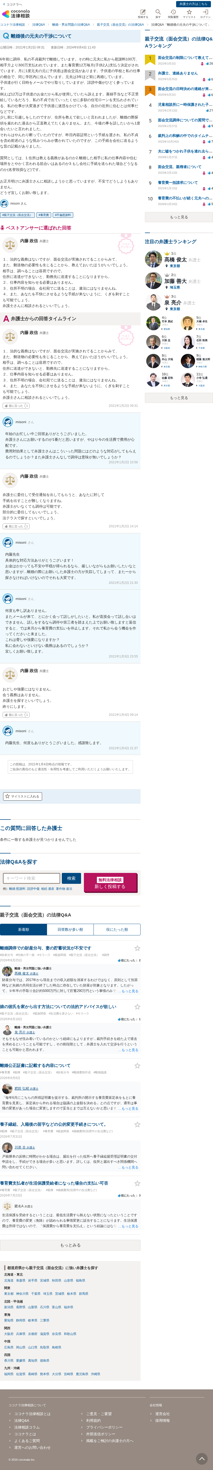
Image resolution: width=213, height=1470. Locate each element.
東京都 (9, 1294)
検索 (71, 878)
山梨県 (32, 1307)
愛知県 (9, 1320)
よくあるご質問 (27, 1441)
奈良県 (56, 1334)
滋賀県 (44, 1334)
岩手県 (32, 1280)
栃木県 (71, 1294)
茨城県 (59, 1294)
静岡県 (20, 1320)
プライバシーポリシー (104, 1427)
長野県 (20, 1307)
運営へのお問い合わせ (32, 1447)
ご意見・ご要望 (99, 1414)
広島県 (9, 1347)
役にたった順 (117, 929)
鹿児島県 (82, 1374)
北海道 (9, 1280)
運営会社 (162, 1414)
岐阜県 (32, 1320)
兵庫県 (20, 1334)
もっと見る (179, 217)
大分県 (56, 1374)
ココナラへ (14, 4)
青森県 (20, 1280)
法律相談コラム (27, 1427)
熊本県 (44, 1374)
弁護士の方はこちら (193, 4)
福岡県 (9, 1374)
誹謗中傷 (33, 889)
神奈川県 (22, 1294)
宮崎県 (68, 1374)
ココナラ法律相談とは (32, 1414)
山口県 (32, 1347)
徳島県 (44, 1360)
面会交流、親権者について (180, 167)
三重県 (44, 1320)
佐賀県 (20, 1374)
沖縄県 (95, 1374)
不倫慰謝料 (64, 214)
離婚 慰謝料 (17, 889)
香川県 (9, 1360)
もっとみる (70, 1245)
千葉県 (36, 1294)
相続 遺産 (47, 889)
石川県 (44, 1307)
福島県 (80, 1280)
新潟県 (9, 1307)
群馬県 (83, 1294)
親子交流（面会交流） (18, 214)
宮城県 (44, 1280)
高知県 (32, 1360)
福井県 (68, 1307)
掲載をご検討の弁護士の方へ (110, 1441)
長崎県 (32, 1374)
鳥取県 (44, 1347)
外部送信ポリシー (100, 1434)
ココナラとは (25, 1434)
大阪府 (9, 1334)
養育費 (44, 214)
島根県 (56, 1347)
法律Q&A (21, 1420)
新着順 (23, 929)
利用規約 (93, 1420)
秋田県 (56, 1280)
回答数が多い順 (70, 929)
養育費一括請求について (178, 182)
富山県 (56, 1307)
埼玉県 (47, 1294)
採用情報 (162, 1420)
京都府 (32, 1334)
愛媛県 (20, 1360)
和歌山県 (70, 1334)
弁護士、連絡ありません (178, 73)
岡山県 (20, 1347)
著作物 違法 (64, 889)
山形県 (68, 1280)
